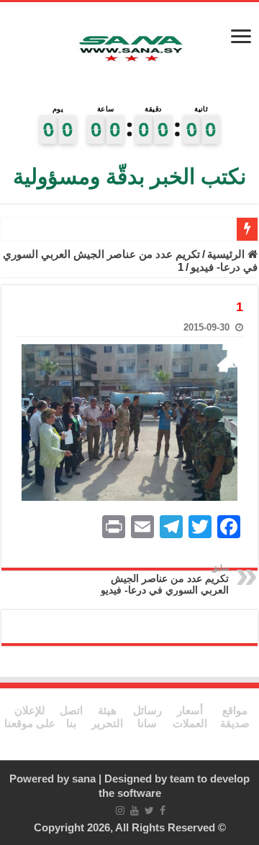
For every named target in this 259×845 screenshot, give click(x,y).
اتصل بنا (71, 716)
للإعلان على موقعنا (29, 716)
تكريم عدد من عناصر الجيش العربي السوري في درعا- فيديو (165, 579)
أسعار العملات (190, 716)
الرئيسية (227, 254)
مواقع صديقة (235, 716)
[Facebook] (162, 810)
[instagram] (120, 810)
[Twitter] (149, 810)
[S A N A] (129, 50)
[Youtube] (134, 810)
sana (84, 778)
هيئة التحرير (107, 716)
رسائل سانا (147, 716)
